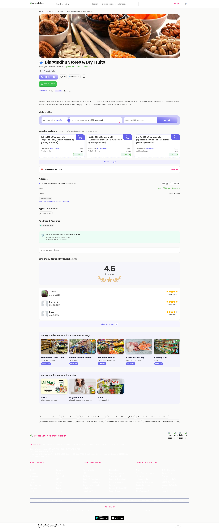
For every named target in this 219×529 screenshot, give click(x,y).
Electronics (95, 444)
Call (177, 526)
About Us (50, 500)
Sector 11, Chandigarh (91, 482)
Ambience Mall (115, 476)
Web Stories (178, 500)
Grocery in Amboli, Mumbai (49, 417)
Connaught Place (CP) (118, 488)
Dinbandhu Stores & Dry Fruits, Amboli (121, 417)
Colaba (112, 485)
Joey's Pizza (140, 488)
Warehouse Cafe (169, 479)
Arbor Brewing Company (145, 473)
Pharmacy (113, 444)
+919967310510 (174, 193)
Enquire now (49, 84)
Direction (176, 184)
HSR (84, 473)
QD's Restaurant (142, 491)
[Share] (84, 76)
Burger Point (167, 473)
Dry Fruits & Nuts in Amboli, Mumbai (92, 417)
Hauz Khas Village (90, 491)
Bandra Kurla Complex (91, 485)
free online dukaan (56, 435)
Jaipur (32, 479)
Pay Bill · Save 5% (48, 77)
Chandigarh (60, 473)
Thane (58, 485)
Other (122, 444)
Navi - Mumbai (35, 485)
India (46, 11)
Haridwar (59, 491)
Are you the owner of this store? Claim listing (54, 201)
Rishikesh (33, 488)
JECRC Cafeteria (168, 482)
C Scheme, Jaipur (116, 482)
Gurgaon (59, 470)
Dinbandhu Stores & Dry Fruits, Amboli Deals (153, 417)
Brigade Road (114, 470)
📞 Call (63, 77)
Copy (166, 184)
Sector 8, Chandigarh (91, 479)
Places (119, 500)
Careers (169, 500)
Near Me (74, 500)
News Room (40, 500)
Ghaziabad (34, 476)
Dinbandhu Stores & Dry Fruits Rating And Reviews (161, 421)
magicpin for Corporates (147, 500)
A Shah (52, 291)
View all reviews (107, 324)
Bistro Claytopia (168, 470)
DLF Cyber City (88, 476)
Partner (127, 500)
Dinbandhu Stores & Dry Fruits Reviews (89, 421)
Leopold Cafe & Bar (169, 485)
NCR (57, 479)
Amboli (60, 11)
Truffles (139, 470)
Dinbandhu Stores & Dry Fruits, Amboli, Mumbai (56, 421)
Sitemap (112, 500)
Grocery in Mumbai (69, 417)
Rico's (164, 488)
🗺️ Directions (74, 77)
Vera (160, 500)
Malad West (87, 488)
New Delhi (33, 470)
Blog (67, 500)
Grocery (67, 11)
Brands (134, 500)
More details (54, 149)
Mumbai (53, 11)
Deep (51, 312)
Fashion (67, 444)
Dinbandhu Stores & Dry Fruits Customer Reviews (123, 421)
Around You (59, 500)
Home (41, 11)
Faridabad (60, 476)
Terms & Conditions (100, 500)
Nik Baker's (140, 476)
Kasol (32, 491)
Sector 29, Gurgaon (116, 473)
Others (148, 510)
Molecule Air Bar (142, 479)
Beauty (59, 444)
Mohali (32, 482)
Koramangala (88, 470)
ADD (79, 154)
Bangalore (34, 473)
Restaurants (48, 444)
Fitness (85, 444)
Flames (165, 476)
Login (176, 4)
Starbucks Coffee (143, 485)
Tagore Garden (115, 491)
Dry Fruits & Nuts (45, 213)
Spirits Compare (85, 500)
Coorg (58, 488)
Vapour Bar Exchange (144, 482)
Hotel (104, 444)
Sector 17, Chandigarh (117, 479)
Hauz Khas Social (168, 491)
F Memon (53, 302)
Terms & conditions (51, 250)
